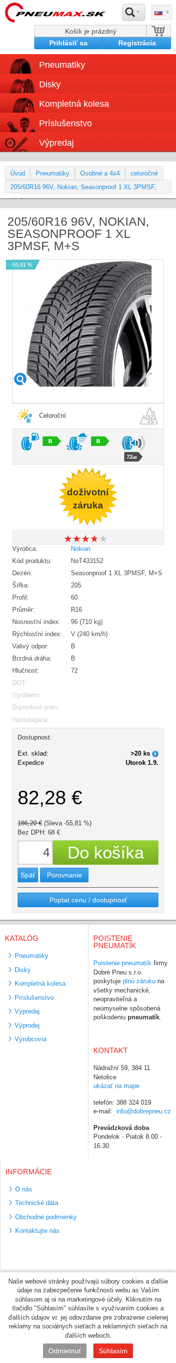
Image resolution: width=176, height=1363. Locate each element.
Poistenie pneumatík (122, 963)
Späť (28, 875)
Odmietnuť (64, 1351)
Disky (23, 970)
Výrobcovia (30, 1039)
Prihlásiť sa (68, 43)
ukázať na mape (116, 1086)
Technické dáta (36, 1203)
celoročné (144, 173)
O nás (23, 1189)
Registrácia (137, 43)
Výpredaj (56, 143)
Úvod (17, 173)
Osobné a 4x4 (100, 173)
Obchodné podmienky (46, 1217)
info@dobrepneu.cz (143, 1111)
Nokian (80, 548)
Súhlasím (113, 1351)
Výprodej (27, 1025)
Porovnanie (64, 875)
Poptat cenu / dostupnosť (88, 900)
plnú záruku (139, 981)
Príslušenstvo (65, 123)
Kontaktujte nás (37, 1230)
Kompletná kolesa (40, 983)
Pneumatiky (52, 173)
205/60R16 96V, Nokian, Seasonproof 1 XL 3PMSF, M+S (83, 188)
